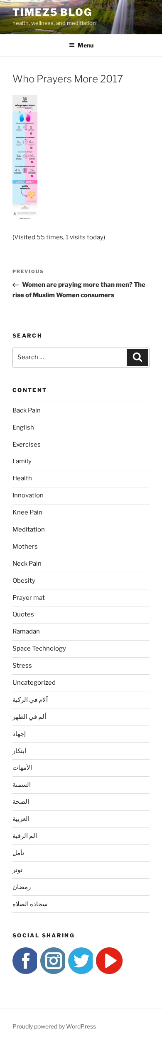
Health (22, 478)
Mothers (25, 546)
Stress (22, 665)
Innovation (28, 495)
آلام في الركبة (30, 699)
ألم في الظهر (29, 717)
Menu (85, 45)
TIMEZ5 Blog (52, 12)
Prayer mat (28, 597)
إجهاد (19, 734)
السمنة (21, 784)
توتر (17, 870)
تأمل (18, 853)
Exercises (26, 444)
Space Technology (39, 648)
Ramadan (26, 631)
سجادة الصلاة (30, 904)
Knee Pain (27, 512)
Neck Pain (27, 563)
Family (22, 461)
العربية (20, 818)
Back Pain (26, 410)
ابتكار (19, 751)
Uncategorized (34, 682)
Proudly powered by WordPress (54, 1026)
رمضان (21, 887)
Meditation (28, 529)
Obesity (23, 580)
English (23, 427)
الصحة (20, 801)
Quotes (23, 614)
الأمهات (22, 767)
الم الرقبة (24, 836)
